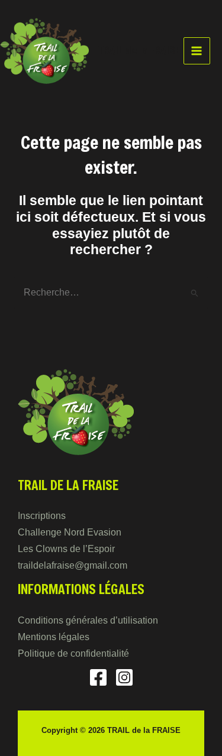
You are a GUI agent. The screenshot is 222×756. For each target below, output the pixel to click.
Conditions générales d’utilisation (88, 620)
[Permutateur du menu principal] (197, 50)
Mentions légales (53, 637)
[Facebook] (98, 677)
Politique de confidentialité (73, 653)
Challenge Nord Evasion (69, 532)
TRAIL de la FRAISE (139, 50)
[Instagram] (124, 677)
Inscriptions (42, 516)
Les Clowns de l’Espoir (66, 549)
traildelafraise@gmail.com (72, 565)
